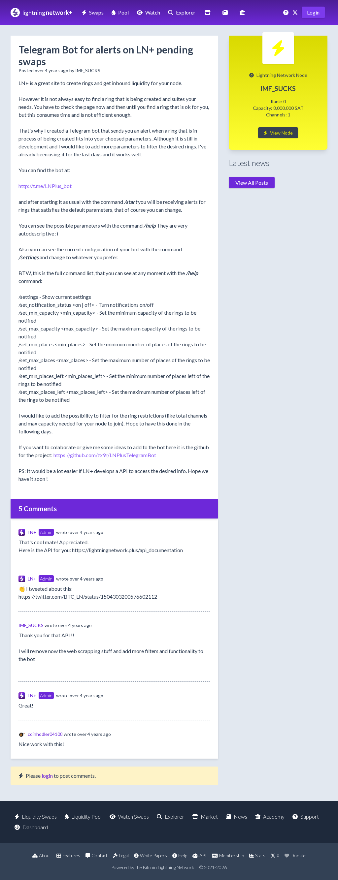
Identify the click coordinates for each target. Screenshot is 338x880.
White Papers (153, 855)
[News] (225, 12)
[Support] (286, 12)
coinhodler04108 (45, 734)
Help (182, 855)
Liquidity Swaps (39, 816)
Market (209, 816)
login (47, 775)
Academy (274, 816)
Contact (99, 855)
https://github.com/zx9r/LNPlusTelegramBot (104, 455)
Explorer (185, 12)
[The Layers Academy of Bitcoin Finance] (242, 12)
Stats (260, 855)
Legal (124, 855)
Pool (123, 12)
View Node (281, 133)
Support (309, 816)
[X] (295, 12)
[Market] (207, 12)
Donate (298, 855)
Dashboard (35, 827)
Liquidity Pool (86, 816)
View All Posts (251, 182)
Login (313, 12)
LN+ (32, 532)
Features (71, 855)
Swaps (96, 12)
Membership (231, 855)
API (203, 855)
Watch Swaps (133, 816)
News (240, 816)
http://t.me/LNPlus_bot (45, 186)
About (45, 855)
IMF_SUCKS (31, 625)
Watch (152, 12)
